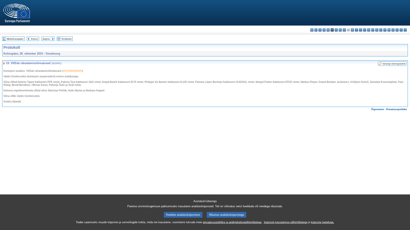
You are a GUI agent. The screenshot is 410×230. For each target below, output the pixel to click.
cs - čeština (320, 30)
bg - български (311, 30)
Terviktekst (66, 39)
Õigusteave (377, 109)
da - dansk (324, 30)
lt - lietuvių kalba (364, 30)
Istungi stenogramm (394, 63)
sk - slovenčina (393, 30)
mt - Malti (372, 30)
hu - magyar (368, 30)
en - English (340, 30)
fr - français (344, 30)
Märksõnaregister (15, 39)
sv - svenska (405, 30)
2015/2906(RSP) (72, 70)
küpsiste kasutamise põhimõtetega (285, 222)
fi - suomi (401, 30)
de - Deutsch (328, 30)
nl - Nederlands (376, 30)
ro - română (389, 30)
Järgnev (46, 39)
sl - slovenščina (397, 30)
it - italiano (356, 30)
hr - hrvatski (352, 30)
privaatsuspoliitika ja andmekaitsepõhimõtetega (232, 222)
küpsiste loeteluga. (322, 222)
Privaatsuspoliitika (396, 109)
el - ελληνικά (336, 30)
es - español (316, 30)
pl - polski (380, 30)
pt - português (385, 30)
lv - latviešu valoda (360, 30)
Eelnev (34, 39)
